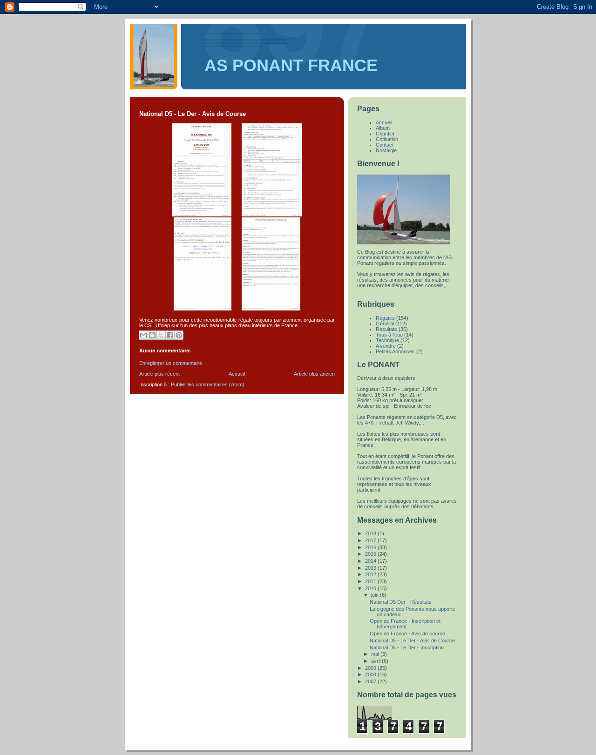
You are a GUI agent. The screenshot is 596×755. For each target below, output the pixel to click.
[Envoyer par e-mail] (143, 335)
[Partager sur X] (161, 335)
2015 (371, 554)
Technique (387, 340)
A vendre (386, 346)
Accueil (237, 374)
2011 (371, 581)
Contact (384, 145)
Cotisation (387, 139)
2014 (371, 561)
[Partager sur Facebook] (170, 335)
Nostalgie (386, 150)
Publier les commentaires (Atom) (207, 384)
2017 (371, 540)
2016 (371, 547)
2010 (371, 588)
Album (383, 128)
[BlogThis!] (152, 335)
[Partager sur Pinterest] (178, 335)
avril (376, 661)
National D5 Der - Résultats (401, 602)
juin (375, 595)
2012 (371, 574)
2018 (371, 533)
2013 (371, 568)
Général (385, 323)
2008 (371, 674)
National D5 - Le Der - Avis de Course (412, 640)
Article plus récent (159, 374)
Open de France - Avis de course (407, 633)
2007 (371, 681)
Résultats (386, 329)
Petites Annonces (395, 351)
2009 (371, 668)
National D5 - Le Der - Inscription (407, 647)
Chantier (385, 133)
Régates (385, 318)
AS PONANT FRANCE (291, 65)
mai (375, 654)
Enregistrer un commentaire (170, 363)
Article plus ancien (314, 374)
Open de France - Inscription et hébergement (405, 623)
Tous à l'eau (389, 334)
